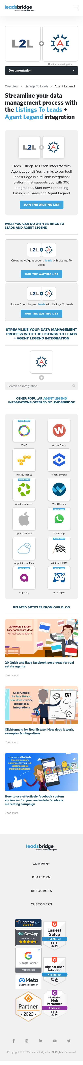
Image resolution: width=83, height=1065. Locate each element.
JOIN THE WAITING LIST (42, 204)
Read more (12, 675)
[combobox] (41, 386)
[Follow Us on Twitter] (69, 1040)
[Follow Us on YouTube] (55, 1040)
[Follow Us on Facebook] (13, 1040)
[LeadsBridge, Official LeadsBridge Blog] (20, 7)
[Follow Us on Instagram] (26, 1040)
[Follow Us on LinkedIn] (40, 1040)
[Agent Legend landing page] (60, 44)
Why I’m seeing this (61, 64)
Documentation (20, 70)
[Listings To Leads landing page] (23, 44)
